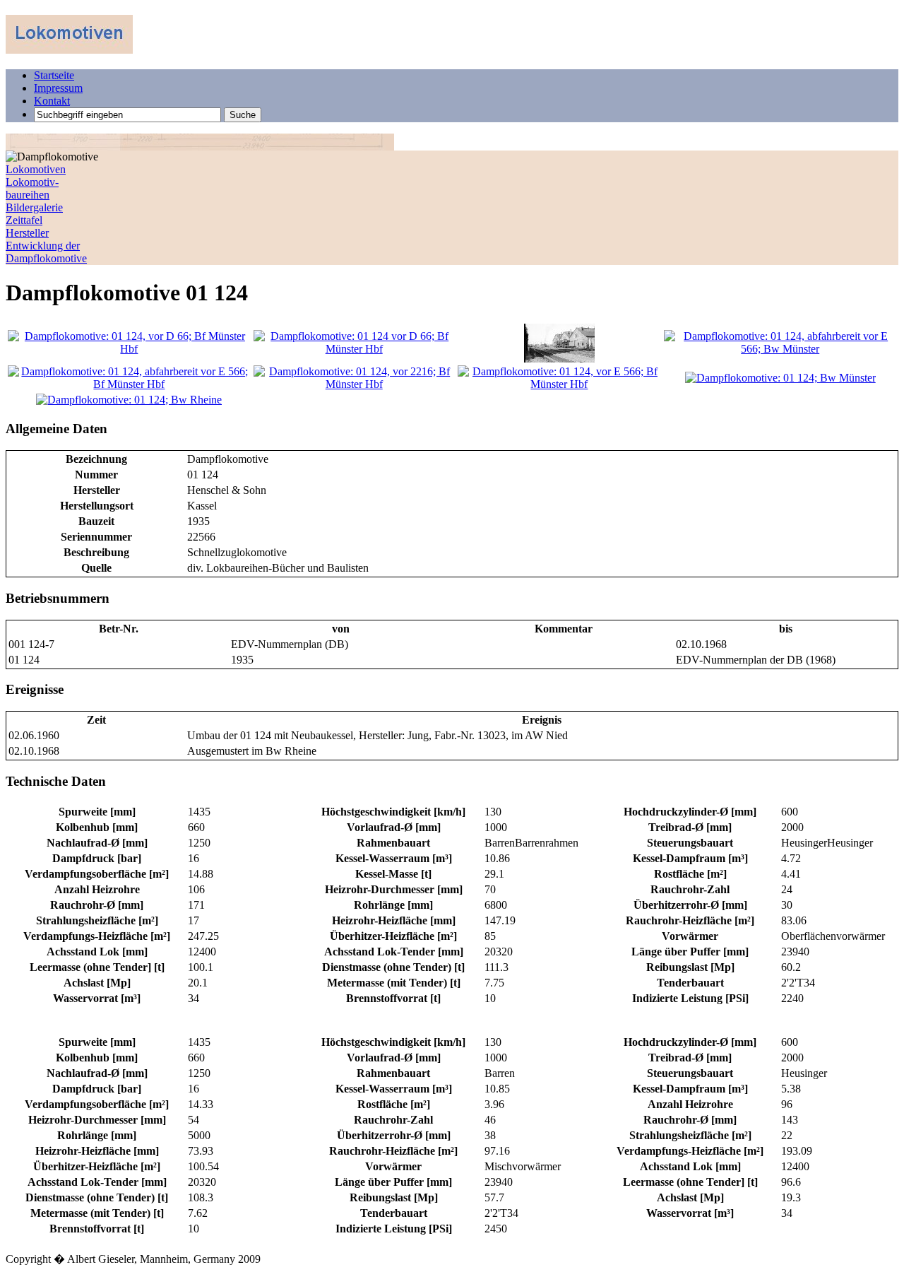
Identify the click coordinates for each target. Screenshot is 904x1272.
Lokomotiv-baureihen (32, 188)
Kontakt (52, 101)
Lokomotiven (36, 169)
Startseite (54, 75)
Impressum (58, 88)
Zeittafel (24, 220)
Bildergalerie (34, 207)
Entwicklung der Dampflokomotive (46, 252)
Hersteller (27, 233)
